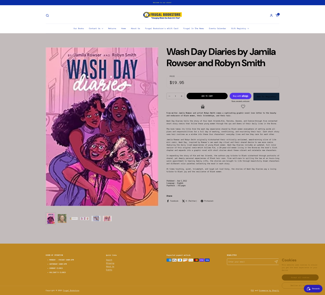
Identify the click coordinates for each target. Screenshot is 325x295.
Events (109, 270)
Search (109, 260)
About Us (110, 266)
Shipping (110, 263)
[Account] (271, 15)
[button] (47, 15)
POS (252, 290)
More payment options (240, 101)
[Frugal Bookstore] (162, 15)
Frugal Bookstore (71, 290)
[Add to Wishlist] (243, 106)
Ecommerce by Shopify (269, 290)
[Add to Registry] (202, 106)
